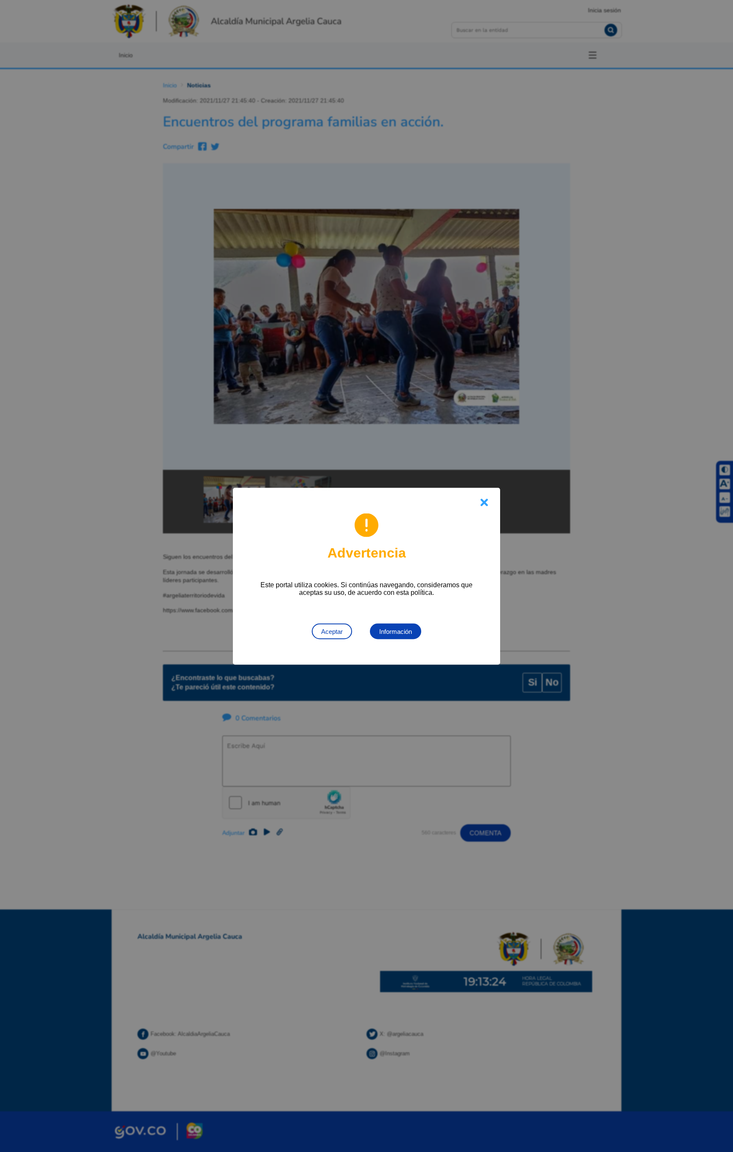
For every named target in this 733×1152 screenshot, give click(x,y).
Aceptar (332, 631)
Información (395, 631)
